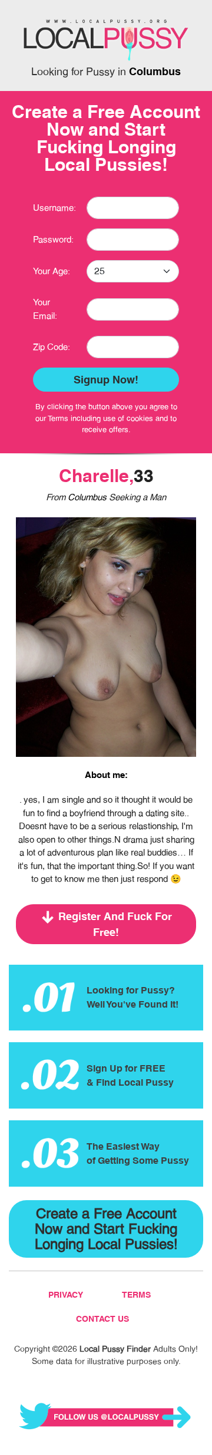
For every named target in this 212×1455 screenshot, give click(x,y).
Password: (53, 239)
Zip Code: (51, 347)
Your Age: (51, 271)
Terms (136, 1294)
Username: (54, 208)
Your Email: (45, 309)
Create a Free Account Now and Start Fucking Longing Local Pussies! (106, 1228)
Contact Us (102, 1318)
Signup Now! (106, 379)
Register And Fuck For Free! (115, 924)
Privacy (65, 1294)
